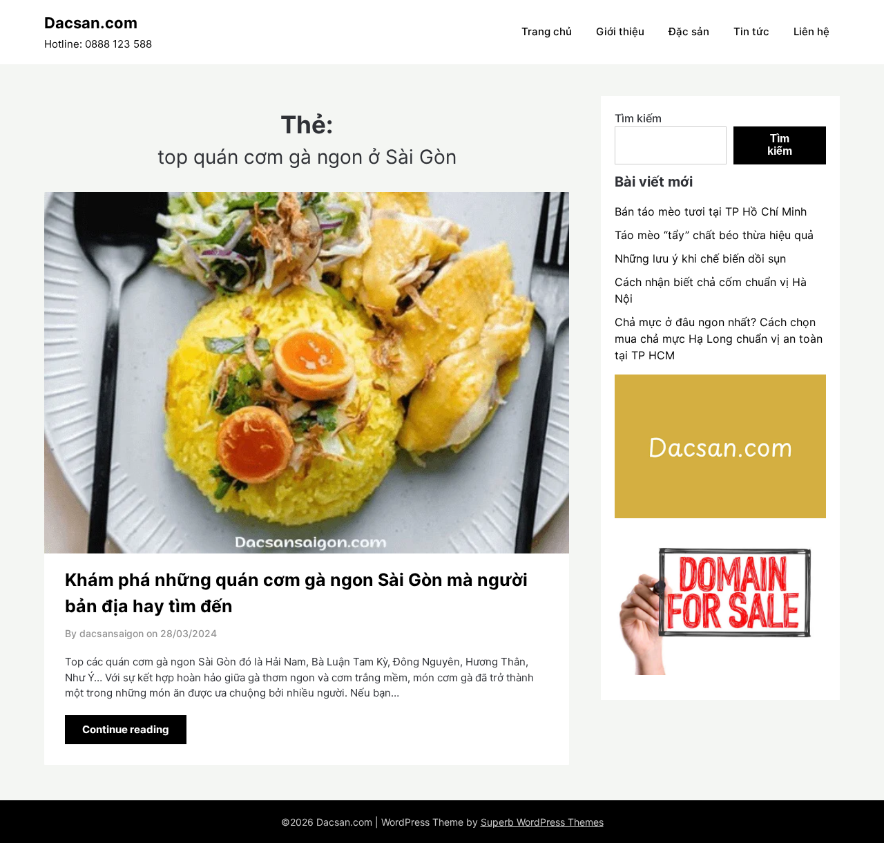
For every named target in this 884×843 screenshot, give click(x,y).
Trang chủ (546, 31)
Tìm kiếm (638, 118)
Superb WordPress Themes (542, 822)
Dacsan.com (90, 23)
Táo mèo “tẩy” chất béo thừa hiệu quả (714, 235)
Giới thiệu (620, 31)
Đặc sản (689, 31)
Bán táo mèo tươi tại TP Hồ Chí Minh (711, 211)
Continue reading (125, 729)
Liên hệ (811, 31)
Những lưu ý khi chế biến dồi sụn (700, 258)
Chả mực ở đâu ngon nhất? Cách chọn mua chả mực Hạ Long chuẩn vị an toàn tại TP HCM (719, 338)
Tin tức (751, 31)
